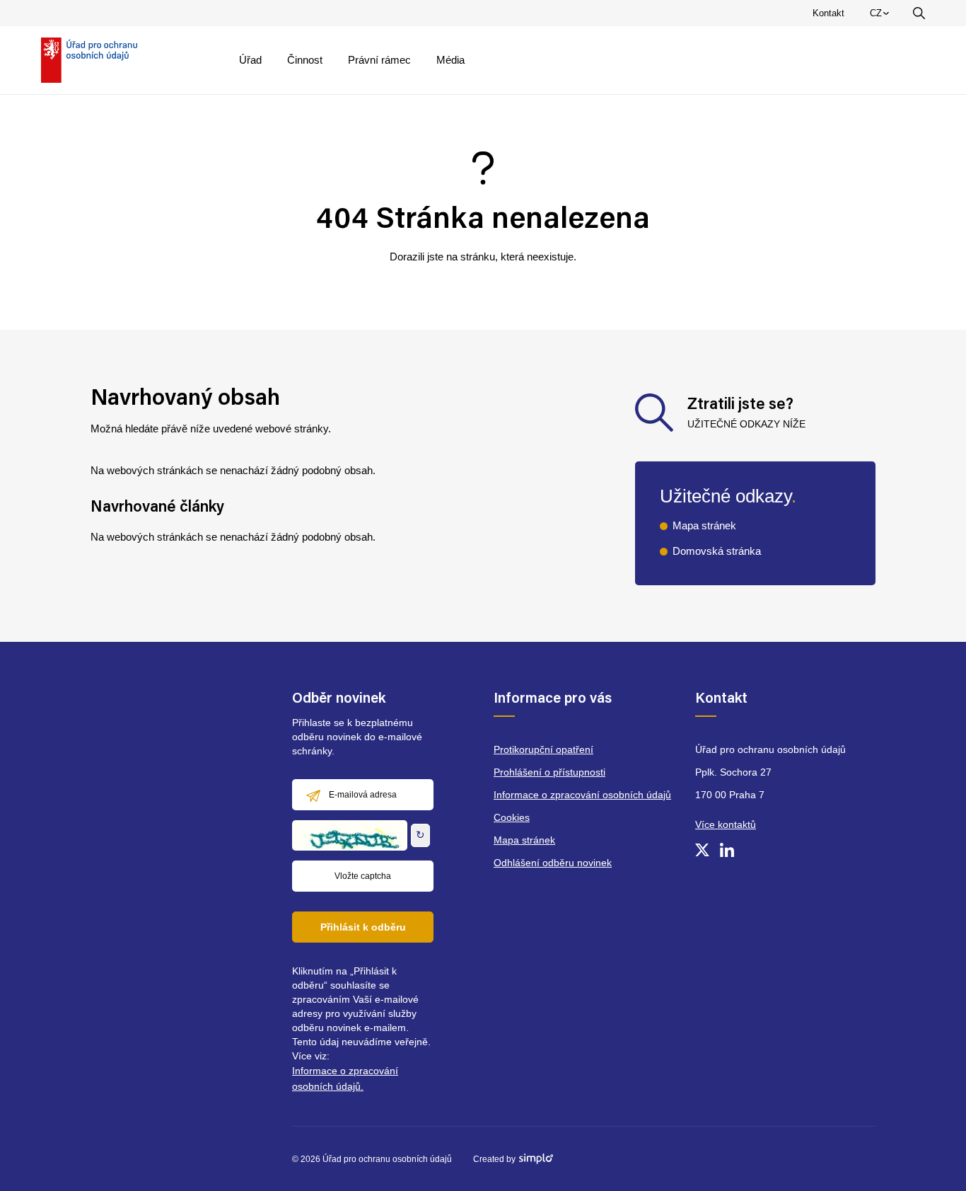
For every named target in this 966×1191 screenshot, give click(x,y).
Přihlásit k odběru (363, 927)
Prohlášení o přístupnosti (549, 772)
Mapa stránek (704, 525)
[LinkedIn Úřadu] (727, 850)
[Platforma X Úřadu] (702, 850)
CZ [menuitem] (882, 16)
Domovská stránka (717, 551)
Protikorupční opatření (543, 749)
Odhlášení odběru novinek (553, 862)
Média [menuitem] (450, 60)
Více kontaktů (725, 824)
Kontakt (828, 13)
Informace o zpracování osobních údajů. (345, 1078)
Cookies (512, 817)
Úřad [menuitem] (250, 60)
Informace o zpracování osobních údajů (582, 794)
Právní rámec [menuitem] (379, 60)
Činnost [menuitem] (304, 60)
